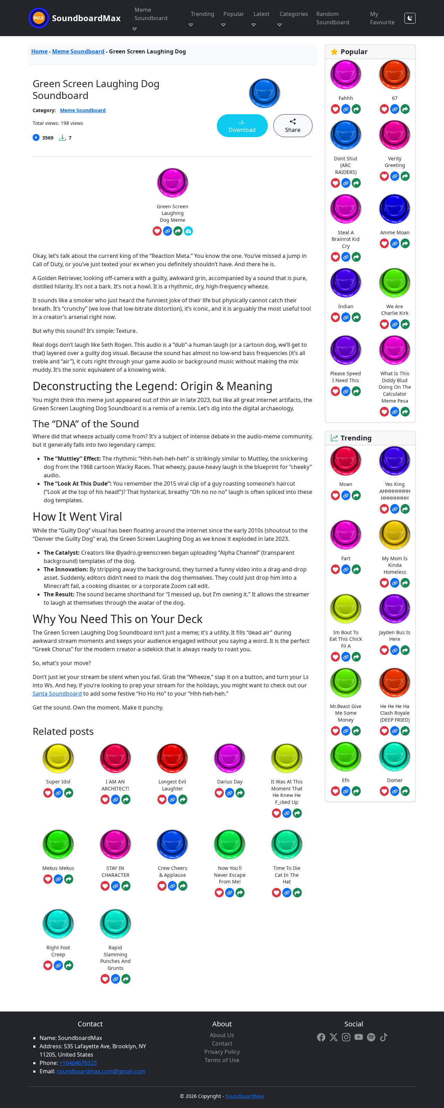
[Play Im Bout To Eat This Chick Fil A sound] (346, 608)
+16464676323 (78, 1063)
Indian (345, 306)
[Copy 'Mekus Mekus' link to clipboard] (58, 879)
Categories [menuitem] (294, 14)
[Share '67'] (405, 109)
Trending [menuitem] (202, 14)
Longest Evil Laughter (172, 785)
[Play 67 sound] (394, 74)
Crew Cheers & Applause (172, 871)
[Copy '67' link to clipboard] (394, 109)
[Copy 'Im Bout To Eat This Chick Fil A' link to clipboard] (345, 657)
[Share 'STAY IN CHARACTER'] (125, 886)
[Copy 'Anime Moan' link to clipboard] (394, 243)
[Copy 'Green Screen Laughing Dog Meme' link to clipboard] (167, 231)
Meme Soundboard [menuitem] (151, 14)
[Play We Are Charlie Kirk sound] (394, 282)
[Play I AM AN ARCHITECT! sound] (115, 758)
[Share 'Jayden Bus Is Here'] (405, 650)
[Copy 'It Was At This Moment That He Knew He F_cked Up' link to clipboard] (286, 813)
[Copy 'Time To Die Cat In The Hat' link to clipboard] (286, 893)
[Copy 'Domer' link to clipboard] (394, 791)
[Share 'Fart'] (356, 569)
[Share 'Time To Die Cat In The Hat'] (297, 893)
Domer (395, 780)
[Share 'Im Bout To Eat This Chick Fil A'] (356, 657)
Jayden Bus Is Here (394, 636)
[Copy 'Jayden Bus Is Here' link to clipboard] (394, 650)
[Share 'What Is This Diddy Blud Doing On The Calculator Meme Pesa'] (405, 412)
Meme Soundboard (78, 51)
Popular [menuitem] (233, 14)
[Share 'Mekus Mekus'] (68, 879)
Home (39, 51)
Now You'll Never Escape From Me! (230, 875)
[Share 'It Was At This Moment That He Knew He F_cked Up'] (297, 813)
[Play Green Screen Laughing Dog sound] (264, 93)
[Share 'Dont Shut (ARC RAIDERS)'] (356, 183)
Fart (345, 558)
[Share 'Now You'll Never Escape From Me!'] (240, 893)
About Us (222, 1035)
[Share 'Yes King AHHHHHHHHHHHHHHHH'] (405, 509)
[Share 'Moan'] (356, 495)
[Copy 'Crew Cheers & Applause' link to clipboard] (172, 886)
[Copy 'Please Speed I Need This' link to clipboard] (345, 391)
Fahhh (346, 98)
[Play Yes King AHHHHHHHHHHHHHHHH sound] (394, 460)
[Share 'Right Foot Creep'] (68, 965)
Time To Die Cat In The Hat (286, 875)
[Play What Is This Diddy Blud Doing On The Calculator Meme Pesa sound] (394, 350)
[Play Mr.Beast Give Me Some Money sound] (346, 682)
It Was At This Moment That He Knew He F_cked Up (287, 791)
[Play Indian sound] (346, 282)
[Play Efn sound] (346, 756)
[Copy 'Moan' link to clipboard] (345, 495)
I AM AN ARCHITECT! (115, 785)
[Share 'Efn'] (356, 791)
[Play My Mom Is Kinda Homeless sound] (394, 534)
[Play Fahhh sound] (346, 74)
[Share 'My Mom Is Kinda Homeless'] (405, 583)
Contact (222, 1043)
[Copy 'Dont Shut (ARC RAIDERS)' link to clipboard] (345, 183)
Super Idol (58, 781)
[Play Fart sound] (346, 534)
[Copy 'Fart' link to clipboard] (345, 569)
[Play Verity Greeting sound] (394, 134)
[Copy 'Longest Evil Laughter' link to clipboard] (172, 799)
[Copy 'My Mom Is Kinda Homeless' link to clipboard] (394, 583)
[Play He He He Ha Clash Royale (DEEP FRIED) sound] (394, 682)
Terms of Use (222, 1060)
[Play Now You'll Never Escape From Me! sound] (229, 844)
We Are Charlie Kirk (394, 310)
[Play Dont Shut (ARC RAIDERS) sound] (346, 134)
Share (292, 130)
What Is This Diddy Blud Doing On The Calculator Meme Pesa (395, 387)
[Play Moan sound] (346, 460)
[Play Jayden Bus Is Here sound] (394, 608)
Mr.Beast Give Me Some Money (345, 713)
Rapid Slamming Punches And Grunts (115, 957)
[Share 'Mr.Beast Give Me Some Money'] (356, 731)
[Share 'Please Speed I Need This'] (356, 391)
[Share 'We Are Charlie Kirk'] (405, 324)
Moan (345, 484)
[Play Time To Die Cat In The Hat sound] (287, 844)
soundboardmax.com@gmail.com (101, 1071)
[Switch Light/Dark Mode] (410, 18)
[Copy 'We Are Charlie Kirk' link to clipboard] (394, 324)
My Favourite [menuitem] (382, 18)
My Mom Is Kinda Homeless (395, 565)
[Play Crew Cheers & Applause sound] (172, 844)
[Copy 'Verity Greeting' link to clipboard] (394, 176)
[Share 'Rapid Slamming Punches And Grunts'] (125, 979)
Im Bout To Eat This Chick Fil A (346, 639)
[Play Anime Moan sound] (394, 208)
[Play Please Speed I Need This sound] (346, 350)
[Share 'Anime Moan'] (405, 243)
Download (242, 130)
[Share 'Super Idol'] (68, 793)
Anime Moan (395, 232)
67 (395, 98)
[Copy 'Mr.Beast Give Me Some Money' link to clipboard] (345, 731)
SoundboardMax (86, 18)
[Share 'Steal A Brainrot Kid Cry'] (356, 257)
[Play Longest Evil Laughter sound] (172, 758)
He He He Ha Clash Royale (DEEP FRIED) (395, 713)
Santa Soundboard (57, 693)
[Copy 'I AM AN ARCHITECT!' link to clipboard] (115, 799)
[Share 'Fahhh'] (356, 109)
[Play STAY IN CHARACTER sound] (115, 844)
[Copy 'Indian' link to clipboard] (345, 317)
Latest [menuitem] (262, 14)
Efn (346, 780)
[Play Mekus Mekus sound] (58, 844)
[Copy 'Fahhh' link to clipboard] (345, 109)
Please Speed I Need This (345, 377)
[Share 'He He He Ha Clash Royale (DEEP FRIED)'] (405, 731)
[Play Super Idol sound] (58, 758)
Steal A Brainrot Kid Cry (346, 239)
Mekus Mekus (58, 868)
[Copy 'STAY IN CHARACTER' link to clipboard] (115, 886)
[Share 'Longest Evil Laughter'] (182, 799)
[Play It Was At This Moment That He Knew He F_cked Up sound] (287, 758)
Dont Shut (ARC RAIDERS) (345, 165)
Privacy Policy (222, 1052)
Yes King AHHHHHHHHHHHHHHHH (394, 491)
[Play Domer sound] (394, 756)
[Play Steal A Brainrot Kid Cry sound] (346, 208)
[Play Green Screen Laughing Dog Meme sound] (172, 182)
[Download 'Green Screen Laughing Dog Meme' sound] (188, 231)
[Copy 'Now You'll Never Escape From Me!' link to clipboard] (229, 893)
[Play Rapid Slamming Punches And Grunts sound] (115, 923)
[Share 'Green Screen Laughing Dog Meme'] (177, 231)
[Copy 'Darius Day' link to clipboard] (229, 793)
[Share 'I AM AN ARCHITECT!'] (125, 799)
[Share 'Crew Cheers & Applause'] (182, 886)
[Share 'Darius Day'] (240, 793)
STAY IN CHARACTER (115, 871)
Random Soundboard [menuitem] (332, 18)
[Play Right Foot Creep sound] (58, 923)
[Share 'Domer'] (405, 791)
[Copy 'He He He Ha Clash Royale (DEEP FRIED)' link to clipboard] (394, 731)
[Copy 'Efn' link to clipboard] (345, 791)
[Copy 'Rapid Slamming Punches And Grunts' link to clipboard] (115, 979)
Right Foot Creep (58, 951)
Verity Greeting (395, 162)
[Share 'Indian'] (356, 317)
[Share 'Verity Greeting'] (405, 176)
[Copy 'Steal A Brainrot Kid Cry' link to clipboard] (345, 257)
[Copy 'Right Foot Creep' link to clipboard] (58, 965)
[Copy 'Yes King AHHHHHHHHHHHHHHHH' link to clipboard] (394, 509)
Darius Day (229, 781)
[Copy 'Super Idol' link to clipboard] (58, 793)
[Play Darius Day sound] (229, 758)
